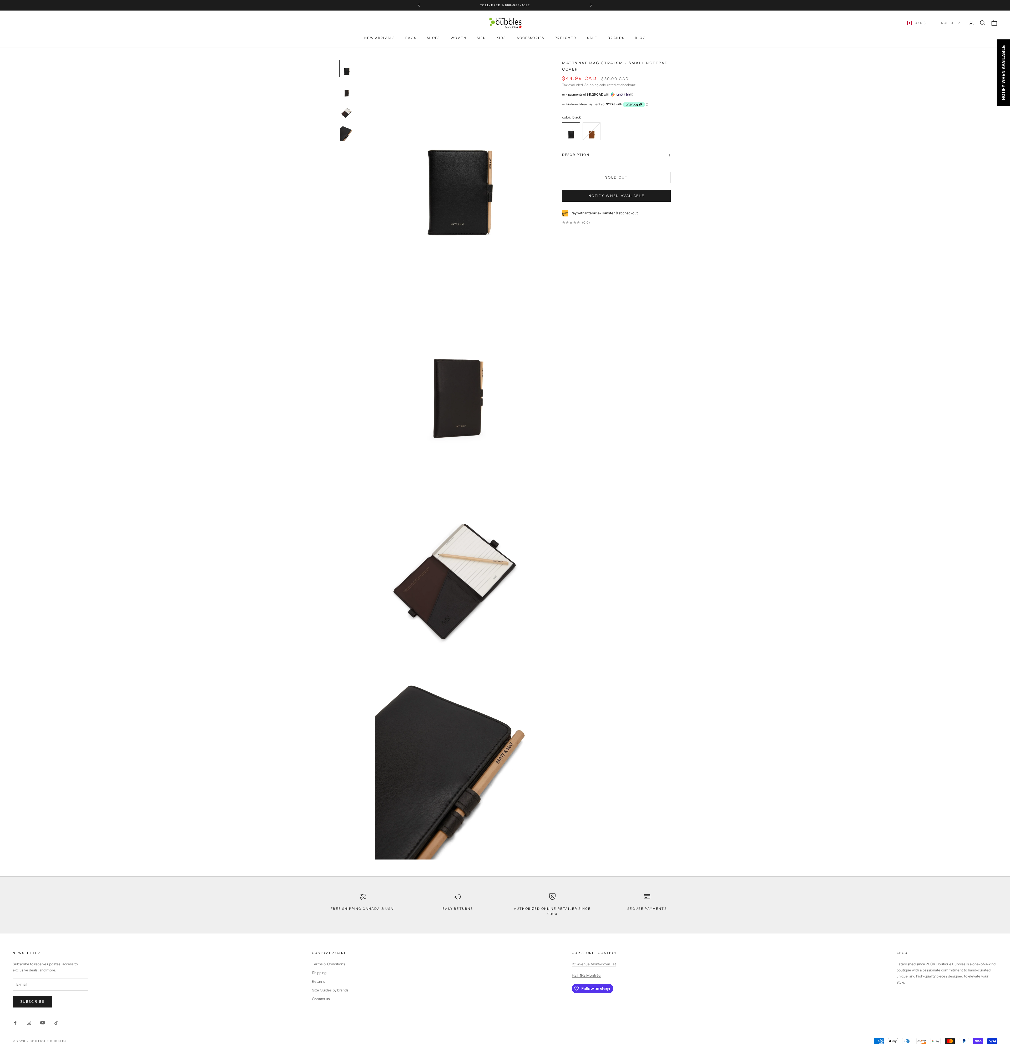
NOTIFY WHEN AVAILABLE (616, 196)
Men (481, 38)
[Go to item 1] (346, 89)
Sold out (616, 177)
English (947, 23)
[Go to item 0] (346, 68)
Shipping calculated (600, 85)
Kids (501, 38)
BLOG (640, 38)
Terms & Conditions (328, 964)
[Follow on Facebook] (15, 1022)
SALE (592, 38)
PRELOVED (565, 38)
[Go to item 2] (346, 111)
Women (459, 38)
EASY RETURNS (457, 909)
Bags (410, 38)
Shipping (319, 972)
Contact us (321, 998)
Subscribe (32, 1001)
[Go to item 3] (346, 132)
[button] (616, 94)
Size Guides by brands (330, 990)
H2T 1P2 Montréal (586, 975)
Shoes (433, 38)
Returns (318, 981)
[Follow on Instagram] (29, 1022)
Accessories (530, 38)
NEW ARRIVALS (379, 38)
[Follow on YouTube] (42, 1022)
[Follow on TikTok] (56, 1022)
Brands (616, 38)
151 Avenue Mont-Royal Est (594, 964)
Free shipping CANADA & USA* (363, 909)
